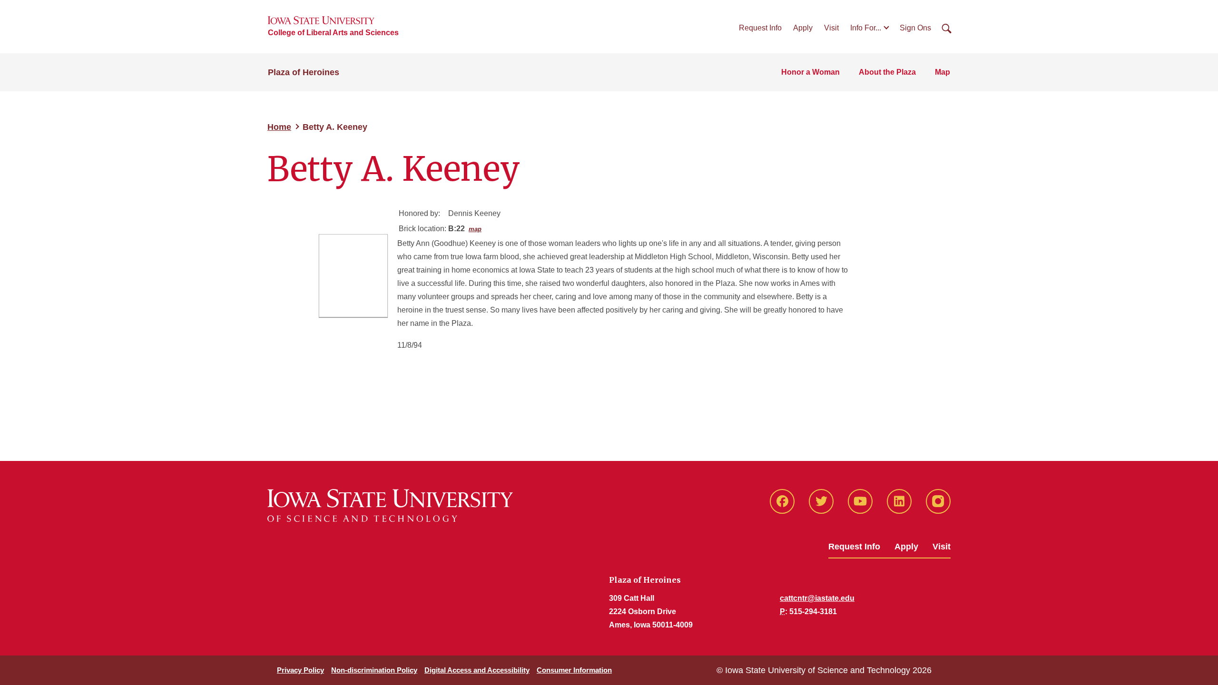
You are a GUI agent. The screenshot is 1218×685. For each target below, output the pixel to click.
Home (279, 127)
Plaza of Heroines (303, 72)
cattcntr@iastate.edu (817, 598)
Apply (803, 28)
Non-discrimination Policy (374, 670)
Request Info (760, 28)
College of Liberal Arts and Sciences (333, 33)
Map (942, 72)
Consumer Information (574, 670)
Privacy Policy (300, 670)
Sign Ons (915, 28)
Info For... (865, 28)
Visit (831, 28)
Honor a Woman (810, 72)
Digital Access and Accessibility (477, 670)
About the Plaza (887, 72)
